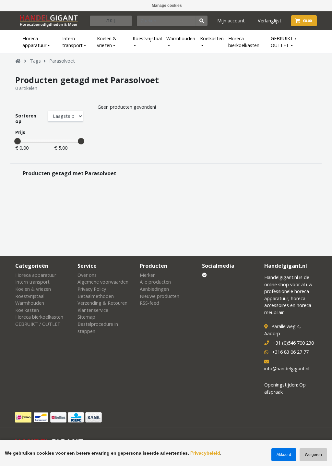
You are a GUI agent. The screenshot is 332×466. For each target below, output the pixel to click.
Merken (148, 275)
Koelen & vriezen (106, 42)
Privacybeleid (205, 453)
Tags (35, 61)
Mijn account (231, 21)
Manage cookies (167, 5)
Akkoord (284, 454)
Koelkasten (212, 38)
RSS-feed (149, 303)
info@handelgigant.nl (286, 368)
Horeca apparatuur (34, 42)
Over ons (87, 275)
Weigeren (313, 454)
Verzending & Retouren (102, 303)
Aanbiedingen (154, 289)
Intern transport (72, 42)
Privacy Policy (91, 289)
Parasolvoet (62, 61)
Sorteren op (25, 118)
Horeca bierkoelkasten (243, 42)
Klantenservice (92, 310)
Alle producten (155, 282)
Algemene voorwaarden (102, 282)
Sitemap (86, 317)
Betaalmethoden (95, 296)
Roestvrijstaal (147, 38)
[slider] (17, 141)
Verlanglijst (269, 21)
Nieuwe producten (159, 296)
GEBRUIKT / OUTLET (283, 42)
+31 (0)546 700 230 (293, 343)
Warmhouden (180, 38)
